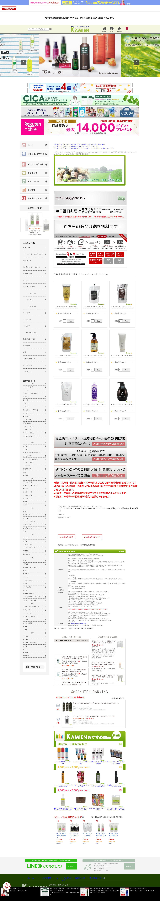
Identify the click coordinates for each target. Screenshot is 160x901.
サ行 (32, 479)
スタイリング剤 (27, 273)
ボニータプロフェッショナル (31, 597)
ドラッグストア (27, 371)
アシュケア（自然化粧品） (31, 393)
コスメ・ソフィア (28, 462)
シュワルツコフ (27, 498)
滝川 (24, 531)
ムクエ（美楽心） (28, 623)
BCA (24, 561)
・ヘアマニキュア (29, 306)
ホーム (31, 878)
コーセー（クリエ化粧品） (31, 459)
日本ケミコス (27, 554)
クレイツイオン (27, 456)
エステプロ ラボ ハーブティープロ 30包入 (98, 808)
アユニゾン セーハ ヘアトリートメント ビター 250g (81, 808)
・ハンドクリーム (29, 332)
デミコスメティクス (29, 521)
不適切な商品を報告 (88, 545)
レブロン (25, 649)
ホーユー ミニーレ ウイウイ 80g (80, 762)
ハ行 (32, 557)
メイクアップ (27, 319)
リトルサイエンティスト (30, 642)
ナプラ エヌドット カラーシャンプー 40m (98, 762)
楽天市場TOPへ (96, 878)
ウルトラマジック (28, 426)
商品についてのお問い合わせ (69, 545)
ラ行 (32, 633)
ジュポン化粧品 (27, 495)
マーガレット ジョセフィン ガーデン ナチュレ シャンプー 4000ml (116, 808)
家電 (24, 352)
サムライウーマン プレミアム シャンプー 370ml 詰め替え (98, 785)
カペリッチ (26, 446)
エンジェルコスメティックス (31, 436)
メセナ (25, 629)
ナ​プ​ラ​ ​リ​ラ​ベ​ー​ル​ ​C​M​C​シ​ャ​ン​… (61, 835)
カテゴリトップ (59, 144)
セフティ (25, 505)
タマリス (25, 511)
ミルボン (25, 620)
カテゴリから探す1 (71, 146)
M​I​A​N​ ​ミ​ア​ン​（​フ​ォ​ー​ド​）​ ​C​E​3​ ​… (87, 835)
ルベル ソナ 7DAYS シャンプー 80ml (63, 762)
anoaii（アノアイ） (28, 387)
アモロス (25, 403)
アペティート (27, 397)
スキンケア (26, 313)
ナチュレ (25, 538)
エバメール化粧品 (28, 433)
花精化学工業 (27, 469)
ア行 (32, 384)
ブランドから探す (70, 144)
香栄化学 (25, 475)
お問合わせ (80, 878)
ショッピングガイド (63, 879)
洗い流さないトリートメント (31, 267)
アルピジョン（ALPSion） (31, 410)
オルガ (25, 439)
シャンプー (26, 247)
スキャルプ (26, 280)
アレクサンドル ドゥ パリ (30, 413)
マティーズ (26, 610)
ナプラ (94, 144)
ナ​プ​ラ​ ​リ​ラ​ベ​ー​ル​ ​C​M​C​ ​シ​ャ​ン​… (101, 835)
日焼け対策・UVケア (29, 339)
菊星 (24, 472)
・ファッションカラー (31, 293)
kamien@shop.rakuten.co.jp (78, 623)
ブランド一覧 (82, 144)
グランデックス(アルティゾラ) (32, 452)
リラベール (101, 144)
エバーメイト (27, 429)
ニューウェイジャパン (29, 547)
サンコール (26, 488)
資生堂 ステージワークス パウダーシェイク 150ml (116, 785)
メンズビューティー (29, 365)
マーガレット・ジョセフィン (31, 606)
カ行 (32, 442)
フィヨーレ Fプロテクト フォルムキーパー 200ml (63, 785)
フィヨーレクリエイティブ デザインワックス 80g (116, 762)
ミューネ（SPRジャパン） (31, 616)
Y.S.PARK (26, 656)
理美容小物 (26, 345)
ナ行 (32, 534)
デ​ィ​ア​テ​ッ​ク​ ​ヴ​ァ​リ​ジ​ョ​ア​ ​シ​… (74, 835)
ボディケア (26, 326)
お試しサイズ (27, 260)
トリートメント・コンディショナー (33, 254)
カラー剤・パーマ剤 (29, 287)
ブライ (25, 583)
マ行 (32, 603)
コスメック (26, 465)
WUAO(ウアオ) (27, 423)
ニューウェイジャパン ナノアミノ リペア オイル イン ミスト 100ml (63, 808)
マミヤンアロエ (27, 613)
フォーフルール (27, 580)
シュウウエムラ (27, 492)
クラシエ (25, 449)
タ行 (32, 508)
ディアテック (27, 525)
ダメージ (90, 146)
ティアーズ (26, 515)
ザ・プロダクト (27, 482)
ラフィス (25, 636)
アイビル (25, 390)
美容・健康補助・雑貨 (29, 358)
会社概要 (47, 878)
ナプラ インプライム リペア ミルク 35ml (80, 785)
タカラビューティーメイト (31, 528)
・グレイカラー (29, 300)
